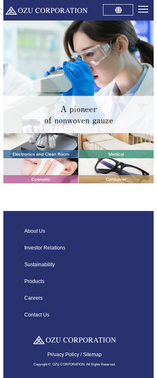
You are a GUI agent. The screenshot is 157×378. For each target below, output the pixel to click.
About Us (34, 231)
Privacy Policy (63, 354)
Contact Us (36, 315)
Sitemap (92, 354)
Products (34, 281)
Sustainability (39, 264)
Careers (33, 298)
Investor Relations (44, 248)
